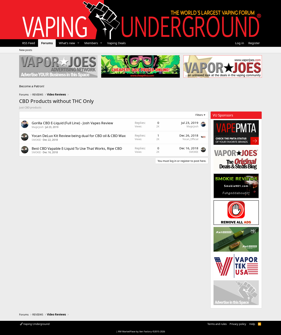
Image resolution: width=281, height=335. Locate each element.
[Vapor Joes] (236, 159)
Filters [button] (199, 115)
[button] (78, 43)
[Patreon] (236, 212)
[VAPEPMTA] (236, 132)
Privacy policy (238, 324)
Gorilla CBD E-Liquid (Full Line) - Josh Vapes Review (72, 123)
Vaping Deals (116, 43)
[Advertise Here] (236, 292)
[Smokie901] (236, 186)
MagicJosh (37, 127)
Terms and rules (217, 324)
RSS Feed (28, 43)
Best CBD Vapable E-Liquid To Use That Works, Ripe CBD (77, 148)
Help (252, 324)
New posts (25, 50)
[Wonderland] (236, 266)
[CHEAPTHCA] (140, 66)
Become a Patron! (31, 86)
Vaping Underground (36, 324)
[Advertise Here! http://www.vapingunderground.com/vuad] (58, 66)
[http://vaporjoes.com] (222, 66)
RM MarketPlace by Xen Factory (141, 331)
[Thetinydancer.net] (236, 239)
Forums (47, 43)
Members (91, 43)
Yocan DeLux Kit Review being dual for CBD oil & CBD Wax (79, 135)
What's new (67, 43)
